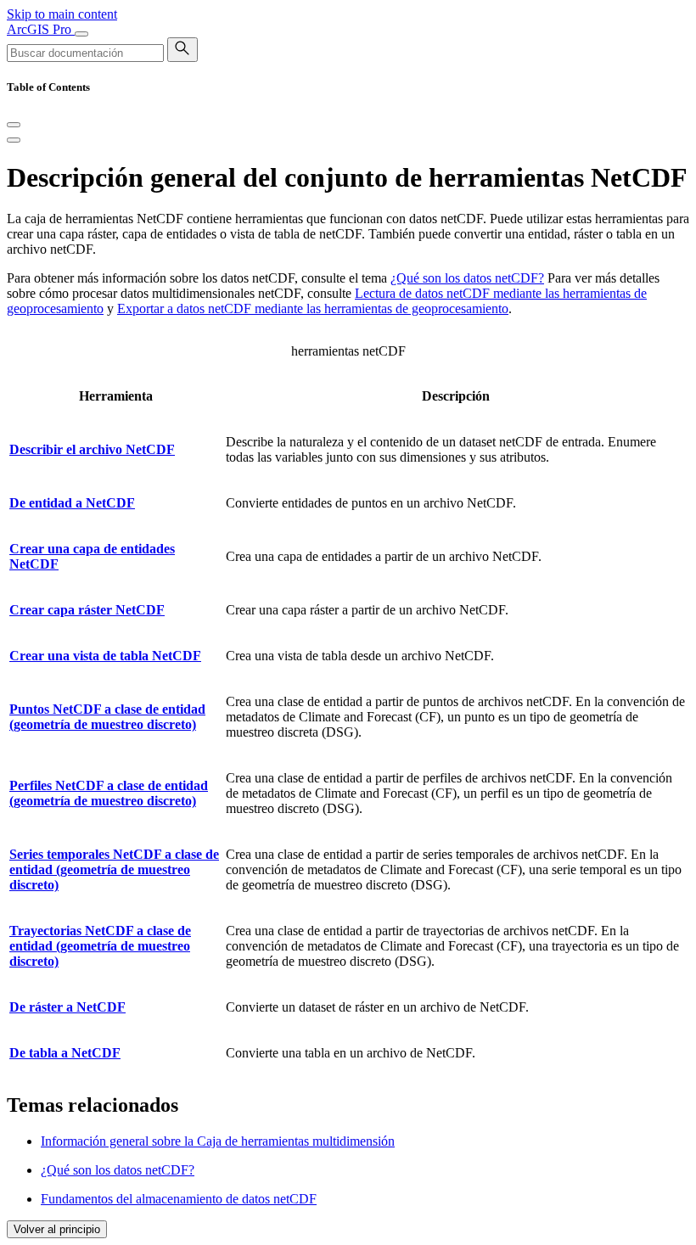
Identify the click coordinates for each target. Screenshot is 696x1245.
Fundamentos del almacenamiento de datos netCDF (179, 1199)
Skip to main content (62, 14)
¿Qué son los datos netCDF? (467, 278)
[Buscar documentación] (182, 49)
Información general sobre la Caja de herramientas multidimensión (218, 1141)
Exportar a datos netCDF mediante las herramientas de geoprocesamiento (312, 308)
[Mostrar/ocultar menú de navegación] (81, 33)
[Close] (13, 124)
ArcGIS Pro (41, 29)
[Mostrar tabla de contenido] (13, 140)
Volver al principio (57, 1229)
